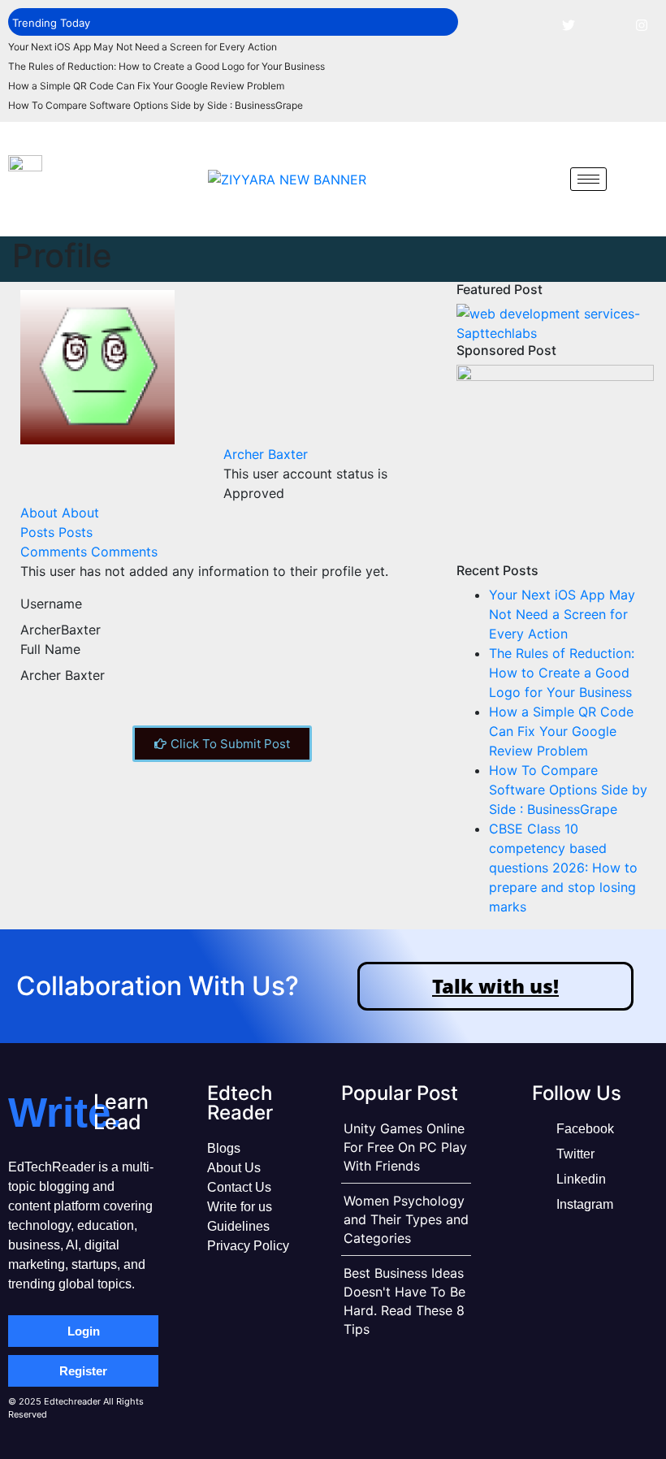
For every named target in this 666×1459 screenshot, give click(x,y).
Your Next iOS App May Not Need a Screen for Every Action (142, 47)
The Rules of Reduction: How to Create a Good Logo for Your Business (166, 66)
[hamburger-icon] (588, 179)
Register (83, 1371)
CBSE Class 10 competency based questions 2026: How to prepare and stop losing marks (563, 867)
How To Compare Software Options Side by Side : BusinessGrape (155, 105)
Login (83, 1331)
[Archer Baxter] (97, 365)
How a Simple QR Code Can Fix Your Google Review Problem (146, 86)
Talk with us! (495, 985)
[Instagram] (641, 24)
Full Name (50, 649)
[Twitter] (568, 24)
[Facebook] (532, 24)
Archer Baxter (265, 454)
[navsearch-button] (546, 178)
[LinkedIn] (605, 24)
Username (51, 603)
